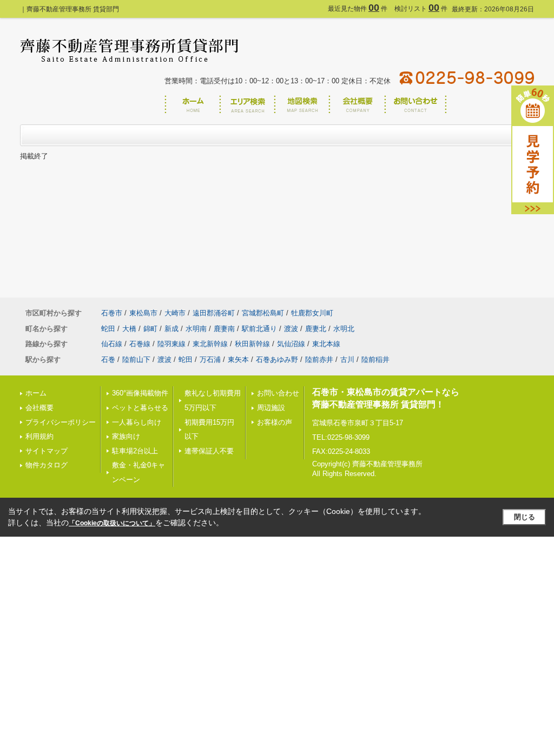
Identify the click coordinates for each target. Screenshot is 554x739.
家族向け (126, 436)
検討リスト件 (420, 8)
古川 (347, 359)
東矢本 (238, 359)
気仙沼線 (291, 344)
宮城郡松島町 (263, 313)
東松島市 (143, 313)
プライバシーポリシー (60, 422)
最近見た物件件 (357, 8)
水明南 (196, 329)
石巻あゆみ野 (277, 359)
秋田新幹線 (252, 344)
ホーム (36, 393)
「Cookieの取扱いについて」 (112, 523)
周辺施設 (271, 408)
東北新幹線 (210, 344)
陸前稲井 (375, 359)
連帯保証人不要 (209, 451)
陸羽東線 (171, 344)
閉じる (524, 517)
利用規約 (39, 436)
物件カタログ (46, 465)
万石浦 (210, 359)
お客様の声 (274, 422)
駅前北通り (259, 329)
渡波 (291, 329)
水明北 (343, 329)
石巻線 (139, 344)
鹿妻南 (224, 329)
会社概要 (39, 408)
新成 (171, 329)
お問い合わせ (278, 393)
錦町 (150, 329)
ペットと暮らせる (140, 408)
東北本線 (326, 344)
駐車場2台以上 (135, 451)
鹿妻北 (315, 329)
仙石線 (111, 344)
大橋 (129, 329)
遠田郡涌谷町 (214, 313)
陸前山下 (136, 359)
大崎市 (175, 313)
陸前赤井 (319, 359)
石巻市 (111, 313)
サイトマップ (46, 451)
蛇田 (108, 329)
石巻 (108, 359)
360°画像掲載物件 (140, 393)
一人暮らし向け (136, 422)
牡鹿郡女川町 (312, 313)
